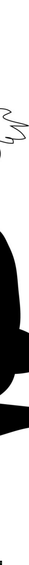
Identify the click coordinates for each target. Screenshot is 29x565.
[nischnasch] (6, 3)
